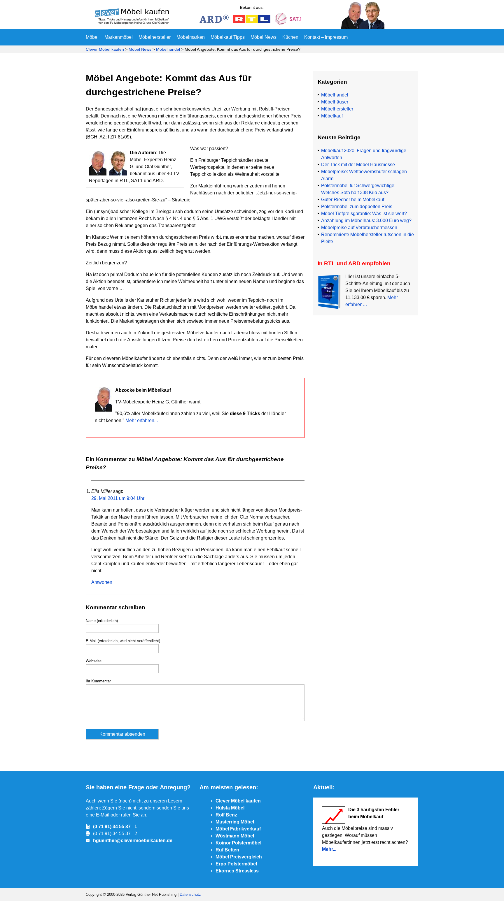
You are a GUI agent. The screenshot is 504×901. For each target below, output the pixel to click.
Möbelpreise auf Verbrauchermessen (359, 227)
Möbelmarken (190, 37)
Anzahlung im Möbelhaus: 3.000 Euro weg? (366, 220)
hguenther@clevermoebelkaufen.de (132, 840)
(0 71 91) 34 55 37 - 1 (115, 826)
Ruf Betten (227, 849)
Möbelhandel (168, 49)
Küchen (290, 37)
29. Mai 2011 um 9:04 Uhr (117, 498)
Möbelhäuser (334, 101)
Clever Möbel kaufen (105, 49)
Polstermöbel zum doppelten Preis (356, 206)
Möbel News (263, 37)
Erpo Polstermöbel (236, 863)
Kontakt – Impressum (326, 37)
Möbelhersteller (155, 37)
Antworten (101, 582)
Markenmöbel (118, 37)
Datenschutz (190, 894)
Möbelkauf (332, 115)
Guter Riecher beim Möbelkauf (352, 199)
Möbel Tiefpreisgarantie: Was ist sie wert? (364, 213)
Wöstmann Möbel (235, 835)
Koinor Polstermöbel (238, 842)
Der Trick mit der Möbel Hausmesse (358, 164)
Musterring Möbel (235, 821)
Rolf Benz (226, 814)
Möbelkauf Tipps (228, 37)
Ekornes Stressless (237, 870)
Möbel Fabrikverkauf (238, 828)
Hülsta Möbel (230, 807)
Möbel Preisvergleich (239, 856)
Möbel (92, 37)
